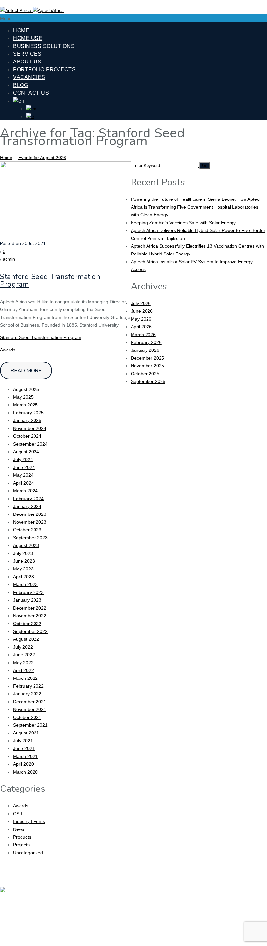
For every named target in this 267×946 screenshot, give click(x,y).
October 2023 (27, 529)
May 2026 (141, 319)
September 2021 (30, 725)
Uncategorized (28, 852)
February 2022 (28, 686)
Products (22, 837)
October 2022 (27, 623)
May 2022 (23, 662)
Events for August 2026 (42, 157)
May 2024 (23, 475)
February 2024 (28, 498)
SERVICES (27, 54)
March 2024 (25, 490)
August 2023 (26, 545)
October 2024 (27, 436)
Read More (26, 370)
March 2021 (25, 756)
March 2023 (25, 584)
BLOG (20, 85)
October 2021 (27, 717)
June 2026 (142, 311)
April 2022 (23, 670)
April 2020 (23, 764)
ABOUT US (27, 61)
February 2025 (28, 412)
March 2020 (25, 772)
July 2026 (141, 303)
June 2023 (24, 561)
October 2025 (145, 373)
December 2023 (29, 514)
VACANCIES (29, 77)
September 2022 (30, 631)
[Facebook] (190, 896)
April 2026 (141, 326)
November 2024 (29, 428)
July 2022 (23, 647)
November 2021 (29, 709)
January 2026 (145, 350)
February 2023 (28, 592)
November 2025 (147, 365)
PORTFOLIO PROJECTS (44, 69)
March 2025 (25, 404)
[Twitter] (209, 896)
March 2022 (25, 678)
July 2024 (23, 459)
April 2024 (23, 483)
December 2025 (147, 358)
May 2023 (23, 568)
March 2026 (143, 334)
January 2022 (27, 693)
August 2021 (26, 732)
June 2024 (24, 467)
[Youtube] (228, 896)
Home (6, 157)
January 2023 (27, 600)
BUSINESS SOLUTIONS (44, 46)
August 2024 (26, 451)
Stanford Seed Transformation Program (50, 280)
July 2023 (23, 553)
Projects (21, 844)
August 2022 (26, 639)
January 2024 (27, 506)
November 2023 (29, 522)
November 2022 (29, 615)
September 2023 (30, 537)
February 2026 (146, 342)
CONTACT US (31, 93)
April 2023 (23, 576)
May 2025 (23, 397)
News (18, 829)
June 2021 (24, 748)
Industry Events (29, 821)
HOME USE (27, 38)
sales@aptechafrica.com (129, 936)
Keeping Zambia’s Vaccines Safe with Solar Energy (183, 222)
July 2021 (23, 740)
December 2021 (29, 701)
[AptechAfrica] (32, 10)
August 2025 (26, 389)
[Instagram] (247, 896)
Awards (7, 349)
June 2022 (24, 654)
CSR (17, 813)
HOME (21, 30)
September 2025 (148, 381)
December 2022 (29, 607)
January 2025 (27, 420)
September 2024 (30, 443)
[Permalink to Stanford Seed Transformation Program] (65, 166)
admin (9, 259)
